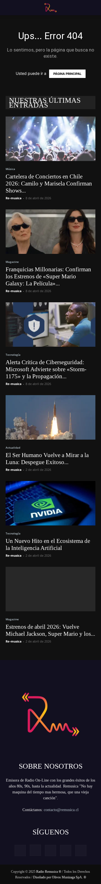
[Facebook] (20, 850)
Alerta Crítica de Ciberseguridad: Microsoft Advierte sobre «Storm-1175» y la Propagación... (46, 369)
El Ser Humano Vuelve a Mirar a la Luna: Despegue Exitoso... (47, 459)
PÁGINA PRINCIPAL (67, 74)
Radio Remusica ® (48, 872)
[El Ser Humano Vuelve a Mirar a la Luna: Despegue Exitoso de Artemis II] (50, 417)
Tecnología (13, 355)
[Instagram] (35, 850)
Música (10, 169)
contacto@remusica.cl (61, 810)
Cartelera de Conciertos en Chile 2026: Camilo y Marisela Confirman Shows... (49, 183)
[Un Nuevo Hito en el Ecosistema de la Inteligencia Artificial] (50, 503)
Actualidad (13, 447)
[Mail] (50, 850)
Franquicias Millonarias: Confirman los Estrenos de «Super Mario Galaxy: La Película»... (48, 276)
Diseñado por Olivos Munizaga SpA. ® (59, 877)
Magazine (12, 262)
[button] (9, 7)
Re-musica (14, 198)
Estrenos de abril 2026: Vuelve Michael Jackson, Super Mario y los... (50, 630)
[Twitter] (65, 850)
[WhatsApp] (80, 850)
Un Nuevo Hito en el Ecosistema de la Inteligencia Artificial (48, 544)
